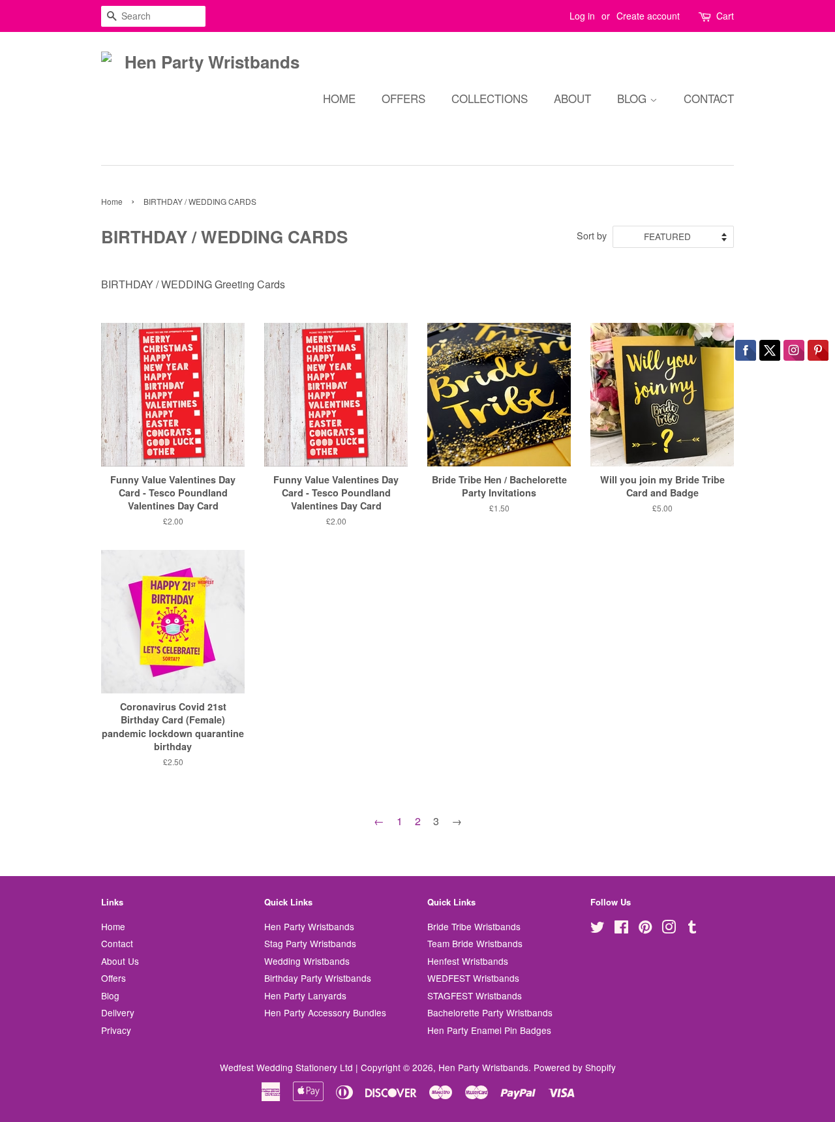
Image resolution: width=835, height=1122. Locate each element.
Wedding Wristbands (307, 960)
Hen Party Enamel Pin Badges (489, 1030)
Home (339, 98)
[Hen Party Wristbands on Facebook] (621, 928)
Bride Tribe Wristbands (474, 926)
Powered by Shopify (575, 1067)
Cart (725, 15)
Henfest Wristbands (467, 960)
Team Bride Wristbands (475, 943)
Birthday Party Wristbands (317, 977)
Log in (582, 15)
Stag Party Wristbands (310, 943)
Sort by (592, 235)
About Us (120, 960)
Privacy (116, 1030)
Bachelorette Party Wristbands (490, 1012)
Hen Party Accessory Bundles (325, 1012)
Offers (403, 98)
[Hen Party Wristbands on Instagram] (668, 928)
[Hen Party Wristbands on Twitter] (597, 928)
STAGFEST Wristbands (474, 995)
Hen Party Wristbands (309, 926)
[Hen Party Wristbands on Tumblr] (692, 928)
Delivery (117, 1012)
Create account (648, 15)
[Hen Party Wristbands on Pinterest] (645, 928)
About (572, 98)
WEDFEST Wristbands (473, 977)
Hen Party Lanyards (305, 995)
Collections (489, 98)
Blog (633, 98)
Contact (709, 98)
